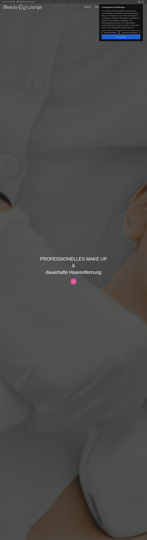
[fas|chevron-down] (74, 281)
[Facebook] (139, 2)
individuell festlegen (110, 32)
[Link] (22, 7)
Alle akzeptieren (121, 37)
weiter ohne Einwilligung (129, 32)
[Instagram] (143, 2)
